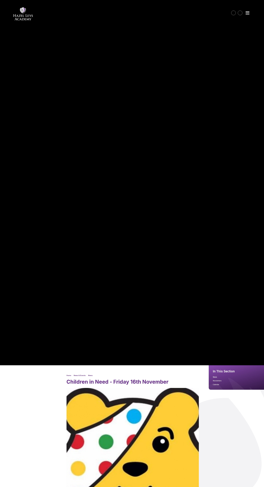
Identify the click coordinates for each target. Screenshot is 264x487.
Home (69, 375)
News (90, 375)
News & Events (80, 375)
